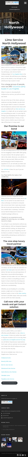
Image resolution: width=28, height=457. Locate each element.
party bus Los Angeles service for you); (14, 340)
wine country (22, 293)
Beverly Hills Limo (6, 361)
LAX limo (6, 169)
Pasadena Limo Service (7, 379)
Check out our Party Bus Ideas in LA (9, 383)
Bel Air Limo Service (7, 365)
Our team (9, 270)
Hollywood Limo (6, 358)
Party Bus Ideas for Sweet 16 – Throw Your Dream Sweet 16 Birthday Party (14, 426)
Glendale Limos (5, 375)
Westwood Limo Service (8, 368)
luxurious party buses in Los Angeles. (13, 88)
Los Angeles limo (17, 74)
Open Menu (25, 3)
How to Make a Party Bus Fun (8, 429)
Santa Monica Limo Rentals (8, 372)
